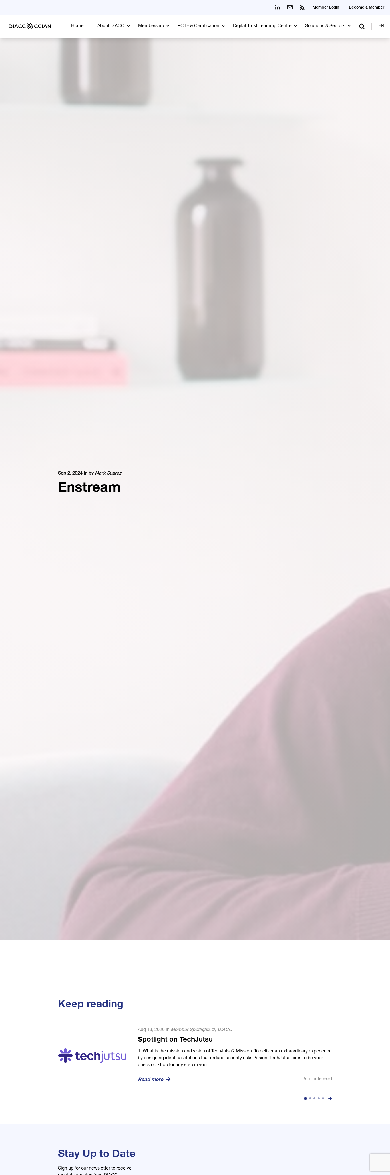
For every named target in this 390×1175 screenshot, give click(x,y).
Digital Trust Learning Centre (262, 26)
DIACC (225, 1030)
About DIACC (110, 26)
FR (381, 26)
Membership (151, 26)
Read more (150, 1080)
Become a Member (366, 8)
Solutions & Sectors (325, 26)
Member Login (326, 8)
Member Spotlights (190, 1030)
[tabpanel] (195, 1055)
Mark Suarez (108, 473)
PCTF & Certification (198, 26)
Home (77, 26)
